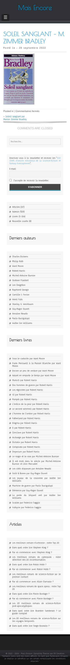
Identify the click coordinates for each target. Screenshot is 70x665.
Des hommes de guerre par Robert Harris (32, 385)
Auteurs (15, 211)
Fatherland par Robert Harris (26, 418)
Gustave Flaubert (20, 280)
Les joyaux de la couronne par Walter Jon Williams (36, 479)
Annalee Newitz (20, 313)
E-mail (12, 168)
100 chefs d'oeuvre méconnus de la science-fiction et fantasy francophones (35, 161)
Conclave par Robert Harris (25, 432)
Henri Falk (17, 299)
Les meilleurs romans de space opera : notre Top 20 (36, 588)
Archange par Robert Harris (25, 437)
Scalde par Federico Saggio (26, 502)
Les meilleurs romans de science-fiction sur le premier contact (36, 575)
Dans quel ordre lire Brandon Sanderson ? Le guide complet (36, 612)
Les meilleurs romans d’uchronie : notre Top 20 (35, 542)
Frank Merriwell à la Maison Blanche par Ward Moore (36, 365)
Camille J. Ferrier (20, 294)
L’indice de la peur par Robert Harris (30, 404)
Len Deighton (18, 285)
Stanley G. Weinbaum (22, 304)
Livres (15, 216)
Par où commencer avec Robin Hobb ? (31, 569)
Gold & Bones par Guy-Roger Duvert (29, 473)
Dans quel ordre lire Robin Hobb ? (29, 564)
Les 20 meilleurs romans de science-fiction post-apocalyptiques (36, 605)
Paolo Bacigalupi (21, 318)
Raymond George (20, 289)
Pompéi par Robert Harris (24, 399)
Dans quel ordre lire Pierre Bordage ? (30, 593)
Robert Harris (18, 270)
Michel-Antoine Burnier (23, 275)
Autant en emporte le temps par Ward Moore (34, 375)
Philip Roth (17, 261)
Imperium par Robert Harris (25, 451)
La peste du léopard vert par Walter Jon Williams (36, 497)
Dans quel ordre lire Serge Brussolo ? (30, 625)
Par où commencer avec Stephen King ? (32, 552)
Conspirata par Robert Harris (26, 447)
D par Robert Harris (21, 427)
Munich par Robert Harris (24, 380)
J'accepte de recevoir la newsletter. (31, 180)
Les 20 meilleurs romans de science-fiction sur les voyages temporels (36, 620)
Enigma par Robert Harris (24, 423)
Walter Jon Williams (22, 323)
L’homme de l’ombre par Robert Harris (31, 413)
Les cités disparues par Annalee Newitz (31, 468)
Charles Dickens (20, 256)
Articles (16, 207)
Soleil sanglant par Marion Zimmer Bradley (15, 118)
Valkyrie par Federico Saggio (26, 507)
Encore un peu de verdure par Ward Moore (33, 370)
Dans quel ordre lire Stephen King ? (30, 547)
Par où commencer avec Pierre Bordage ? (32, 598)
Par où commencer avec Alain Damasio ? (32, 581)
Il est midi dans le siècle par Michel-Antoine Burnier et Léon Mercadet (36, 462)
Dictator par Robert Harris (24, 442)
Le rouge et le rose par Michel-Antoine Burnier (35, 456)
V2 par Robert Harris (22, 394)
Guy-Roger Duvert (20, 308)
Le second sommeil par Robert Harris (30, 408)
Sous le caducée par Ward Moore (28, 358)
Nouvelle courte (20, 221)
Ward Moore (17, 266)
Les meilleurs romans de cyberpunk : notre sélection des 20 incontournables (36, 558)
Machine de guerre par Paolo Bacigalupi (32, 485)
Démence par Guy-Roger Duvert (27, 490)
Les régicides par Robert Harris (27, 389)
